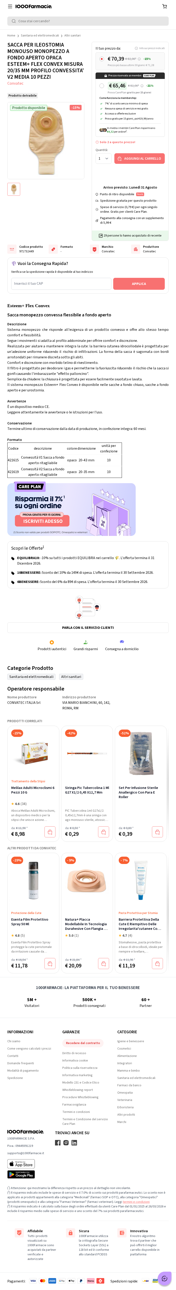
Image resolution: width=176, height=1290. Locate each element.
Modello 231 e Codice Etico (80, 1082)
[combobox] (88, 21)
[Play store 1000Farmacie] (25, 1174)
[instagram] (66, 1142)
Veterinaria (124, 1100)
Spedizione (15, 1078)
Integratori (124, 1063)
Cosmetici (124, 1048)
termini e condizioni (136, 1202)
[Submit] (14, 21)
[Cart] (164, 6)
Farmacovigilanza (74, 1104)
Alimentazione (127, 1056)
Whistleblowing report (77, 1090)
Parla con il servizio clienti (88, 627)
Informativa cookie (75, 1060)
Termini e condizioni (76, 1112)
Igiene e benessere (130, 1041)
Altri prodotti (126, 1114)
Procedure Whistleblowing (80, 1097)
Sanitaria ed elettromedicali (40, 35)
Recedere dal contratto (83, 1043)
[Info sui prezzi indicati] (139, 59)
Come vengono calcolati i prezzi (29, 1048)
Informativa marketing (77, 1075)
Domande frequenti (20, 1063)
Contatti (12, 1056)
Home (11, 35)
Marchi (121, 1122)
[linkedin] (74, 1142)
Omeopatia (125, 1092)
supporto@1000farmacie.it (25, 1153)
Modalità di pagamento (23, 1070)
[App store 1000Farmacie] (25, 1163)
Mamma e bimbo (128, 1070)
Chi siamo (13, 1041)
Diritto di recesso (74, 1053)
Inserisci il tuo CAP (28, 283)
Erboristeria (125, 1107)
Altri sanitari (72, 35)
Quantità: (102, 150)
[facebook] (57, 1142)
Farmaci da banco (129, 1085)
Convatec (15, 83)
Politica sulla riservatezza (79, 1068)
